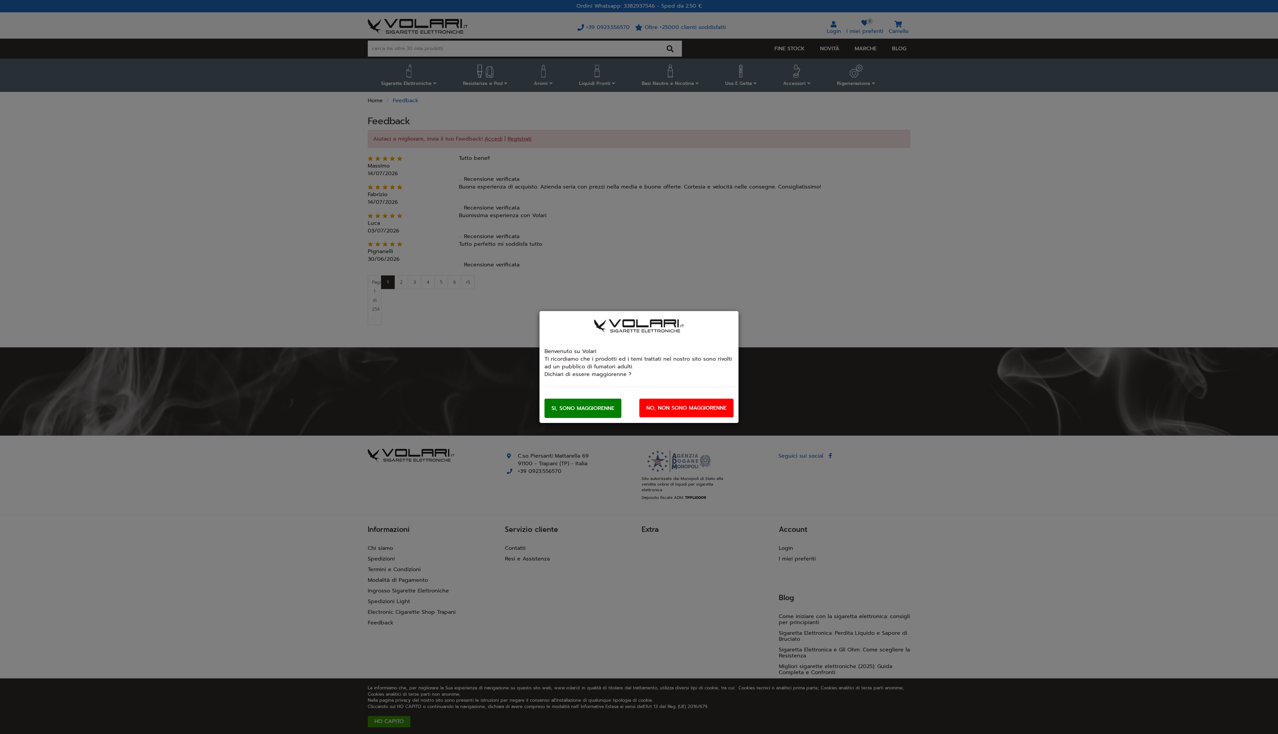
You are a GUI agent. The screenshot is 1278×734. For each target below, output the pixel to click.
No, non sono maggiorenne (686, 408)
